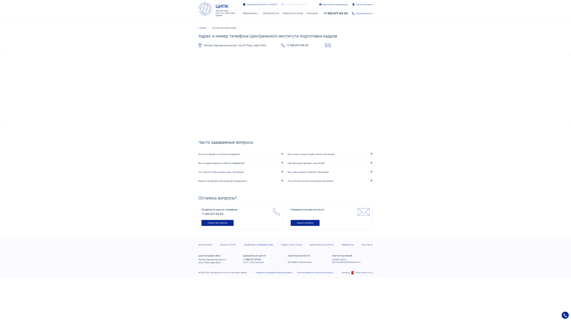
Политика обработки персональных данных (315, 273)
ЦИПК (222, 6)
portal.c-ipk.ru (339, 259)
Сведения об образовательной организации (274, 273)
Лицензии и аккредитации (258, 245)
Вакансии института (322, 245)
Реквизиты (348, 245)
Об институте (271, 13)
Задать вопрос (305, 222)
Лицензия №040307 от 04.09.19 (262, 4)
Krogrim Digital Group (363, 273)
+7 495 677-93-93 (336, 13)
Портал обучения (364, 4)
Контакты (312, 13)
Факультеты (250, 13)
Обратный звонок (364, 13)
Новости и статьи (293, 13)
